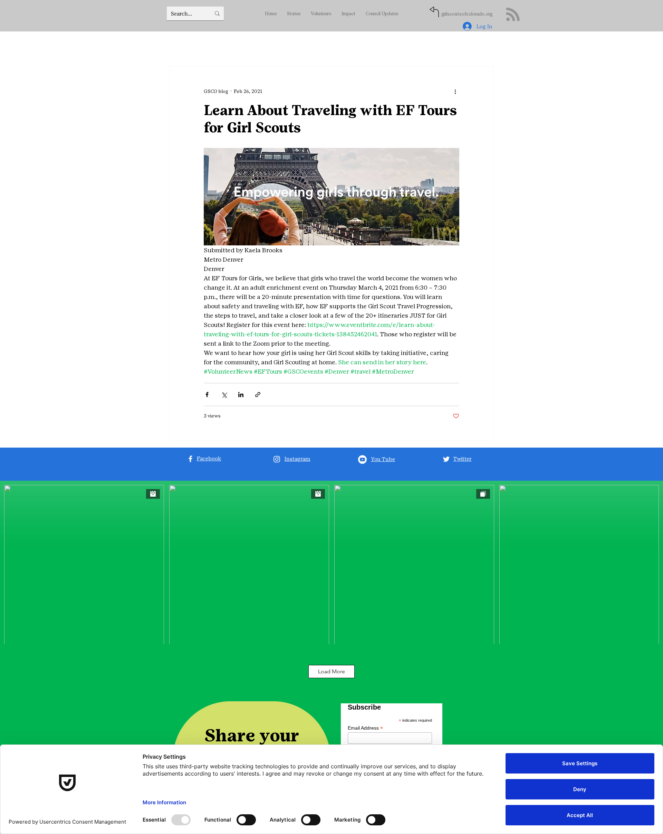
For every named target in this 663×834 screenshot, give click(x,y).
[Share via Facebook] (207, 394)
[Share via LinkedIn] (241, 394)
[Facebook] (190, 459)
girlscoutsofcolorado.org (466, 14)
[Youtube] (362, 459)
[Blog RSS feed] (513, 15)
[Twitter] (446, 459)
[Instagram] (276, 459)
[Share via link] (257, 394)
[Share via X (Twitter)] (224, 394)
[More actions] (455, 91)
